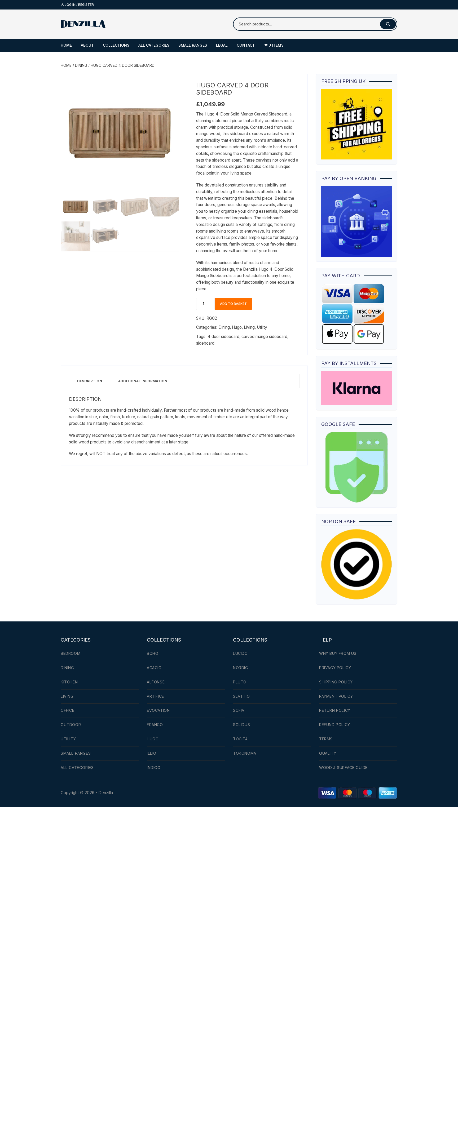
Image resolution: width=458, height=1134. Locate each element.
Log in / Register (79, 5)
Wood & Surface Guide (343, 767)
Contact (246, 45)
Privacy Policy (335, 667)
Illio (151, 753)
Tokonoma (244, 753)
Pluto (239, 682)
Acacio (154, 667)
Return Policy (334, 710)
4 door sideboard (223, 336)
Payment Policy (336, 696)
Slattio (241, 696)
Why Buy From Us (337, 653)
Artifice (155, 696)
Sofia (238, 710)
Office (67, 710)
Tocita (240, 739)
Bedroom (70, 653)
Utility (262, 327)
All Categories (153, 45)
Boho (152, 653)
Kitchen (69, 682)
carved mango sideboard (264, 336)
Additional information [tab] (142, 381)
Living (249, 327)
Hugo (237, 327)
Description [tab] (89, 381)
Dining (81, 65)
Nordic (240, 667)
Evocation (158, 710)
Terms (326, 739)
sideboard (205, 343)
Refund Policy (334, 724)
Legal (222, 45)
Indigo (154, 767)
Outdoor (71, 724)
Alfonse (156, 682)
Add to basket (233, 304)
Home (66, 45)
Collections (116, 45)
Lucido (240, 653)
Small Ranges (192, 45)
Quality (327, 753)
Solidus (241, 724)
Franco (155, 724)
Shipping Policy (336, 682)
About (87, 45)
